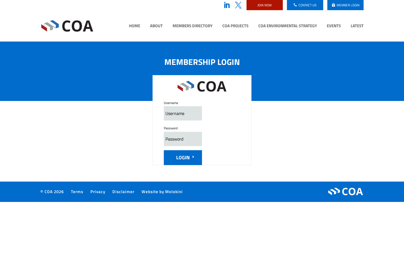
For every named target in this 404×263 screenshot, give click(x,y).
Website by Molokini (162, 191)
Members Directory (192, 26)
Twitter (238, 5)
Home (134, 26)
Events (334, 26)
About (156, 26)
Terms (77, 191)
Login (183, 157)
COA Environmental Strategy (287, 26)
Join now (265, 5)
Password (171, 128)
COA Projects (235, 26)
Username (171, 102)
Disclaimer (123, 191)
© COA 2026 (52, 191)
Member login (348, 5)
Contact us (307, 5)
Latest (357, 26)
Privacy (97, 191)
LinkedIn (226, 5)
